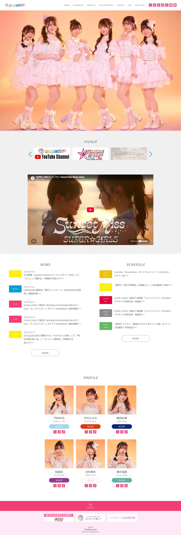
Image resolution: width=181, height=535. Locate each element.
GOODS (120, 5)
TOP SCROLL (90, 508)
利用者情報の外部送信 (90, 529)
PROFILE (91, 5)
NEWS (67, 5)
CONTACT (90, 527)
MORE (45, 352)
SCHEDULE (78, 5)
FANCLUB (140, 5)
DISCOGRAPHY (106, 5)
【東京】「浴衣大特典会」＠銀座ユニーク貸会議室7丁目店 (141, 284)
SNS (130, 5)
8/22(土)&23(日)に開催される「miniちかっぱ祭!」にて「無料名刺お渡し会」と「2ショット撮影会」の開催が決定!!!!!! (52, 339)
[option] (90, 70)
